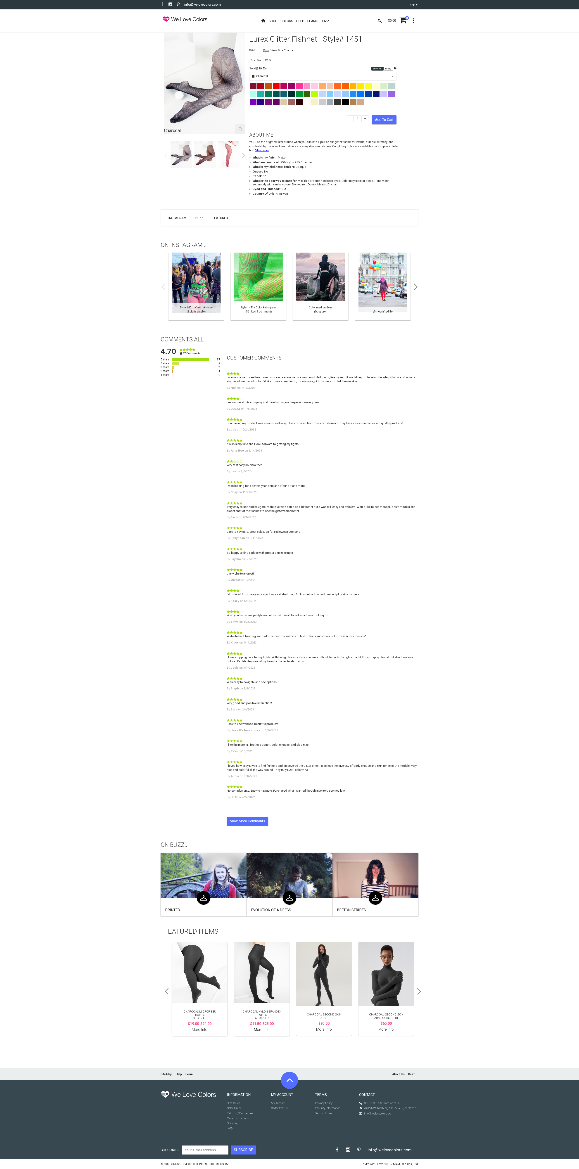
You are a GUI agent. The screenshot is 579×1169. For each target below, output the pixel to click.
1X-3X (268, 60)
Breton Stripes (351, 910)
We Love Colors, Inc (190, 1164)
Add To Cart (384, 120)
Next (243, 155)
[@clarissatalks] (196, 286)
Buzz (199, 218)
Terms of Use (323, 1113)
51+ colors (262, 150)
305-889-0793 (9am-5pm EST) (383, 1103)
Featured (220, 218)
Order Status (279, 1108)
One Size (256, 60)
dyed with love (373, 1164)
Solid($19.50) (258, 68)
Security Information (327, 1108)
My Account (278, 1103)
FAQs (230, 1128)
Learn (189, 1074)
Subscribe (170, 1150)
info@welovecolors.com (202, 4)
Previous (165, 155)
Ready (388, 69)
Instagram (177, 218)
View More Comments (247, 821)
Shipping (233, 1123)
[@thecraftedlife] (382, 286)
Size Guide (233, 1103)
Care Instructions (238, 1118)
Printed (172, 910)
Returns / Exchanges (240, 1113)
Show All (377, 69)
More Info (199, 1029)
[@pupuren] (320, 286)
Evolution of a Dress (271, 910)
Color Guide (234, 1108)
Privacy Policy (323, 1103)
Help (179, 1074)
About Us (398, 1074)
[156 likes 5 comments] (258, 286)
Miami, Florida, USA (405, 1164)
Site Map (166, 1074)
